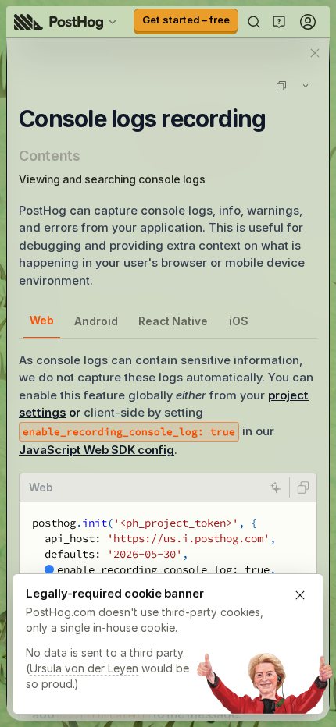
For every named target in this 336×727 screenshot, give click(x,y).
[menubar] (68, 21)
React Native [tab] (173, 321)
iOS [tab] (238, 321)
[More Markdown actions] (305, 86)
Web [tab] (42, 320)
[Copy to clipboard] (303, 487)
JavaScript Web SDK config (96, 449)
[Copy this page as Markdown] (281, 86)
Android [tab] (96, 321)
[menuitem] (68, 22)
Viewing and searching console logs (112, 179)
